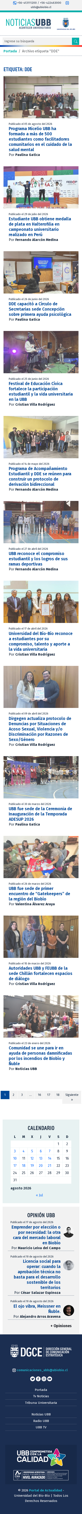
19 (32, 1166)
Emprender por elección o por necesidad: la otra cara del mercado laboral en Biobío (36, 1235)
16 (39, 1095)
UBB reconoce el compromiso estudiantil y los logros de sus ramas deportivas (38, 559)
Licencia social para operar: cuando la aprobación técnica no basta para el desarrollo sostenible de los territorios (37, 1274)
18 (57, 1095)
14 (49, 1158)
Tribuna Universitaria (41, 1403)
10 (15, 1158)
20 (41, 1166)
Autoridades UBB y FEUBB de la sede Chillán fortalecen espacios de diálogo (40, 973)
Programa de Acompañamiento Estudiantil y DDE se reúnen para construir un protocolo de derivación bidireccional (40, 476)
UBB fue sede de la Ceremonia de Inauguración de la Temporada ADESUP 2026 (40, 814)
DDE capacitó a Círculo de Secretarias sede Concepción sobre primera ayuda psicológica (40, 309)
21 (49, 1166)
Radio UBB (41, 1421)
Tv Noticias (41, 1396)
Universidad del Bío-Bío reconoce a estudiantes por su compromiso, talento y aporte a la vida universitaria (41, 641)
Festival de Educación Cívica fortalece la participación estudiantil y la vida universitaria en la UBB (41, 391)
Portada (41, 1390)
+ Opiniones (61, 1326)
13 (40, 1158)
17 (48, 1095)
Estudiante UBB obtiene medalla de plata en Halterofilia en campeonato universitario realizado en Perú (40, 226)
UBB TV (41, 1427)
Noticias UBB (41, 1414)
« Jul (39, 1195)
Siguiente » (72, 1097)
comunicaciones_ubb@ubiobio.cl (42, 1370)
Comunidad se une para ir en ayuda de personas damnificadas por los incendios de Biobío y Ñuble (40, 1055)
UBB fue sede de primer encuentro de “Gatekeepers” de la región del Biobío (39, 894)
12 (32, 1158)
